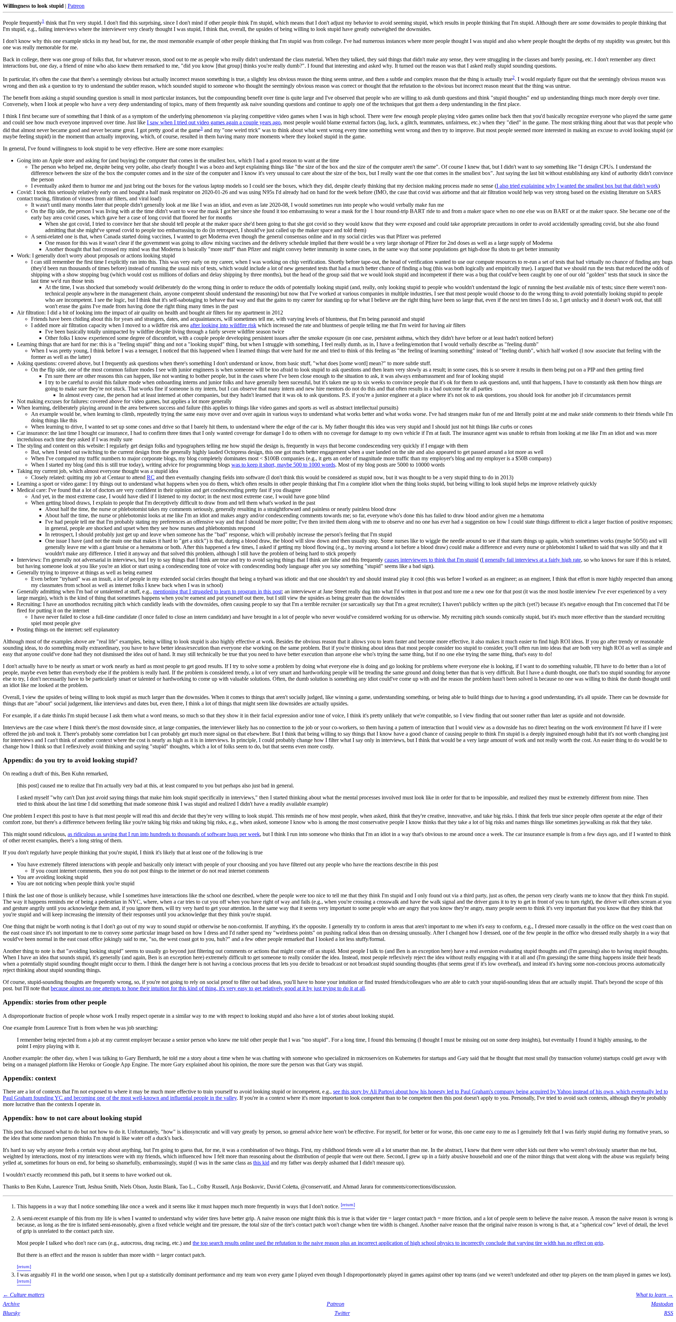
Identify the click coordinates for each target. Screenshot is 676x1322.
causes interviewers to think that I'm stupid (431, 560)
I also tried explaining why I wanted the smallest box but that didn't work (577, 186)
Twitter (342, 1313)
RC (151, 477)
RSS (668, 1313)
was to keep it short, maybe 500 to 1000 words (283, 465)
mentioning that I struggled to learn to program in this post (217, 591)
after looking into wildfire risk (223, 325)
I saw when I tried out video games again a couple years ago (214, 122)
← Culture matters (23, 1295)
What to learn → (654, 1295)
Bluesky (11, 1313)
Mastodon (662, 1304)
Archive (11, 1304)
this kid (261, 1163)
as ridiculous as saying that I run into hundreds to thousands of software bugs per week (164, 834)
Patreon (76, 6)
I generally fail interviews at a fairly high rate (531, 560)
